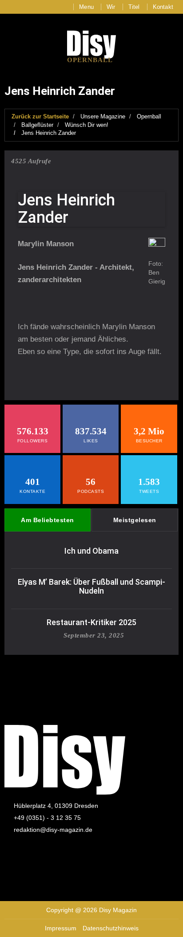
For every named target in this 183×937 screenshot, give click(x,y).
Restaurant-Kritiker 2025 (91, 622)
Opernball (149, 116)
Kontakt (163, 7)
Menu (86, 7)
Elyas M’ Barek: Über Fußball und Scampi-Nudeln (91, 586)
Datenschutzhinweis (111, 928)
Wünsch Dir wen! (86, 125)
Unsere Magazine (102, 116)
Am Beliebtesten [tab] (47, 520)
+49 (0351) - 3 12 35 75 (47, 817)
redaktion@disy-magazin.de (53, 829)
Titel (134, 7)
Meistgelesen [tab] (134, 520)
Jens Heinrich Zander (48, 133)
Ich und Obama (91, 550)
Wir (111, 7)
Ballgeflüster (37, 125)
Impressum (60, 928)
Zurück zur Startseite (40, 116)
